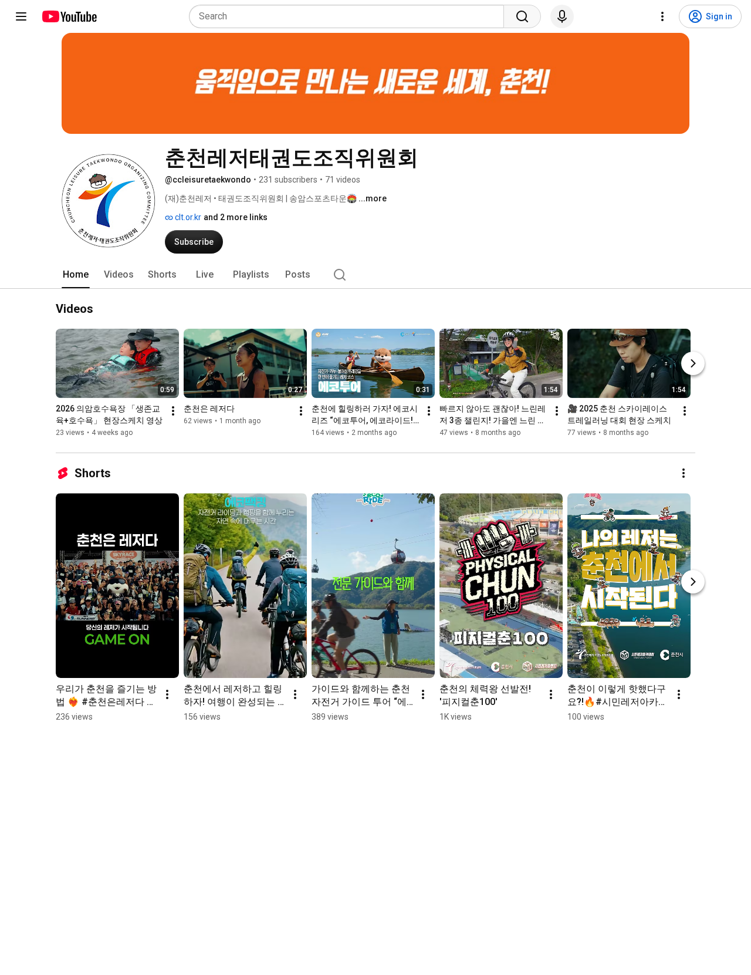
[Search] (522, 16)
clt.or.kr (187, 217)
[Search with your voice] (562, 16)
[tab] (76, 275)
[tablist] (375, 275)
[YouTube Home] (69, 16)
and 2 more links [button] (236, 217)
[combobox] (350, 16)
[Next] (693, 364)
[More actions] (173, 411)
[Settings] (662, 16)
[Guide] (21, 16)
